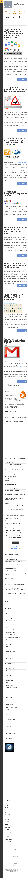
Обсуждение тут (15, 548)
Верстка (7, 642)
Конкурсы (8, 714)
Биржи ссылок (9, 622)
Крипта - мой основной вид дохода (13, 535)
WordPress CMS (23, 72)
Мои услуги (7, 814)
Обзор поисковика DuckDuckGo (11, 476)
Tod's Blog (8, 4)
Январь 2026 (7, 841)
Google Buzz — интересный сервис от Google (15, 194)
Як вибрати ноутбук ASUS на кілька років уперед (15, 570)
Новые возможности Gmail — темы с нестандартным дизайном (14, 297)
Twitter (17, 407)
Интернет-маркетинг (10, 668)
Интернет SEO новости (11, 733)
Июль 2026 (7, 829)
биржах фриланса (22, 162)
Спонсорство (7, 821)
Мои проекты (8, 726)
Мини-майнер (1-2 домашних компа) (13, 532)
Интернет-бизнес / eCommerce (12, 629)
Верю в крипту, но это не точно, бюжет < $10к (15, 521)
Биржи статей (9, 625)
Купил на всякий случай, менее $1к (13, 523)
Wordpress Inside (8, 561)
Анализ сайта (9, 697)
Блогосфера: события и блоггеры (12, 707)
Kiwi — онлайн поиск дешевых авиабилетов (14, 474)
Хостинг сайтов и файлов (11, 656)
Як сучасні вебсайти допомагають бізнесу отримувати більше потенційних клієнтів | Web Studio (15, 590)
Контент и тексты (9, 660)
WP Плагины (8, 644)
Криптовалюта (9, 615)
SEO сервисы (9, 682)
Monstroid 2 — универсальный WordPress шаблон (15, 469)
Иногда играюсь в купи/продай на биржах (14, 528)
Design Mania (7, 564)
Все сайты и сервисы (9, 678)
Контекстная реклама (10, 618)
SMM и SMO (8, 670)
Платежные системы (10, 632)
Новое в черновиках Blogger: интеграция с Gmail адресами (15, 265)
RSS (11, 407)
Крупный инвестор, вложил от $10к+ (13, 518)
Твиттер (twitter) (9, 689)
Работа (21, 13)
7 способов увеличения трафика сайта (13, 464)
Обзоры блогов (9, 711)
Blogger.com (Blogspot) (10, 651)
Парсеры (8, 699)
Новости (7, 731)
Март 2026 (7, 836)
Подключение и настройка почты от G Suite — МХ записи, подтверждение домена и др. (15, 33)
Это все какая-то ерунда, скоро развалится (15, 537)
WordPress (8, 639)
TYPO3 (7, 646)
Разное (6, 717)
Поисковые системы (10, 673)
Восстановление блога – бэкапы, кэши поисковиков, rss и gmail (15, 230)
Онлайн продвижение (9, 663)
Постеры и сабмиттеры (11, 702)
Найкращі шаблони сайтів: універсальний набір (15, 458)
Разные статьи (9, 738)
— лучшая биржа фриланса (14, 421)
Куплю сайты (15, 13)
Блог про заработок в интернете (19, 2)
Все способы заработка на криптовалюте (14, 471)
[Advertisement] (14, 439)
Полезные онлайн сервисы (11, 680)
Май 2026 (7, 834)
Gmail (21, 366)
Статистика (8, 675)
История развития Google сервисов (12, 467)
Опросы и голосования (11, 721)
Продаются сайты (8, 809)
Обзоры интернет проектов (11, 687)
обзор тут (24, 169)
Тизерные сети (9, 627)
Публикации (7, 819)
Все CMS (8, 649)
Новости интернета (10, 735)
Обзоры (7, 724)
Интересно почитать (10, 728)
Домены (7, 653)
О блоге (7, 12)
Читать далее (21, 79)
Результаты (15, 546)
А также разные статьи (15, 597)
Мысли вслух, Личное (10, 719)
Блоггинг (8, 709)
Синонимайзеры (9, 704)
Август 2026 (7, 827)
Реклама (21, 12)
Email (13, 407)
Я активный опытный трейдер (12, 525)
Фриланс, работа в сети (11, 634)
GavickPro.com (16, 874)
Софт (6, 692)
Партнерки (8, 613)
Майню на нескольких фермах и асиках (14, 530)
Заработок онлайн (8, 611)
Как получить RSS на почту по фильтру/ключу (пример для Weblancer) (14, 141)
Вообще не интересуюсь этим (12, 539)
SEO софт (8, 695)
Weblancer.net (12, 169)
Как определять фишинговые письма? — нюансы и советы (15, 89)
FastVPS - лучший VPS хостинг (11, 554)
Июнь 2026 (7, 832)
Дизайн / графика (9, 658)
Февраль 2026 (8, 839)
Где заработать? (14, 12)
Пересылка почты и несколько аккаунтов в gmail (14, 341)
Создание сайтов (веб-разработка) (12, 637)
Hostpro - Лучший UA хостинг (11, 559)
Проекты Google (9, 685)
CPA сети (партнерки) (10, 620)
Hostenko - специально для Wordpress (13, 557)
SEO (7, 665)
